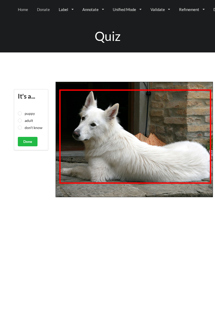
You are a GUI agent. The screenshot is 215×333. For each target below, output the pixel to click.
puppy (30, 113)
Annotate (90, 9)
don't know (33, 127)
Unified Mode (124, 9)
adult (29, 120)
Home (23, 9)
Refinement (189, 9)
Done (27, 141)
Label (63, 9)
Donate (43, 9)
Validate (157, 9)
